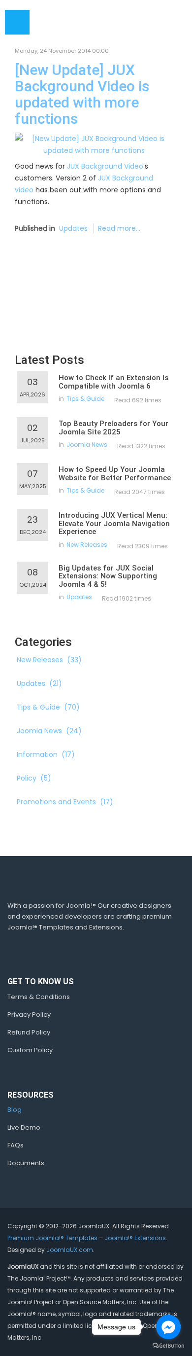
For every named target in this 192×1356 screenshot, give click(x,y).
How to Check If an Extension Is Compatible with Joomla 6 (113, 382)
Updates (73, 228)
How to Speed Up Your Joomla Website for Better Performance (115, 473)
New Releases (86, 544)
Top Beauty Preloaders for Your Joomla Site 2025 (113, 427)
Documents (25, 1163)
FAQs (15, 1145)
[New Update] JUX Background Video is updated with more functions (82, 94)
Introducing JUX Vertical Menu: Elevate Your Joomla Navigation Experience (114, 523)
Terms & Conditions (38, 996)
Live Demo (23, 1127)
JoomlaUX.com (69, 1250)
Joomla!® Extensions (135, 1238)
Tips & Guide (85, 398)
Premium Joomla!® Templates (52, 1238)
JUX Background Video (105, 166)
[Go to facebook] (168, 1327)
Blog (14, 1109)
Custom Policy (30, 1050)
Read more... (119, 228)
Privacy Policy (29, 1014)
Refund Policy (28, 1032)
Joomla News (86, 444)
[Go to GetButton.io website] (168, 1346)
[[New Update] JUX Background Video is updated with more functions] (94, 144)
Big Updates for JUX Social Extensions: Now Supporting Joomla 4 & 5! (108, 576)
